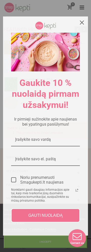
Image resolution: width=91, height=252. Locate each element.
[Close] (82, 22)
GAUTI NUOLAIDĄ (45, 215)
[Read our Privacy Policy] (77, 190)
